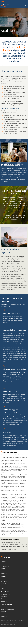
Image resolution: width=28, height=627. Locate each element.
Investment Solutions (6, 604)
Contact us (4, 573)
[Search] (26, 1)
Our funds (3, 611)
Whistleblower (14, 622)
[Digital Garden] (1, 624)
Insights (3, 568)
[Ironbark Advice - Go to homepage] (5, 5)
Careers (3, 571)
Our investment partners (7, 609)
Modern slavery (13, 620)
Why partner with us (6, 594)
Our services (4, 579)
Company (3, 561)
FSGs (8, 620)
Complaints (3, 620)
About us (3, 564)
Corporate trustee (5, 614)
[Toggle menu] (26, 5)
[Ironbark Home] (8, 557)
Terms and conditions (5, 622)
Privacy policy (21, 620)
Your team (3, 584)
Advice (3, 576)
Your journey (4, 581)
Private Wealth (5, 592)
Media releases (5, 566)
